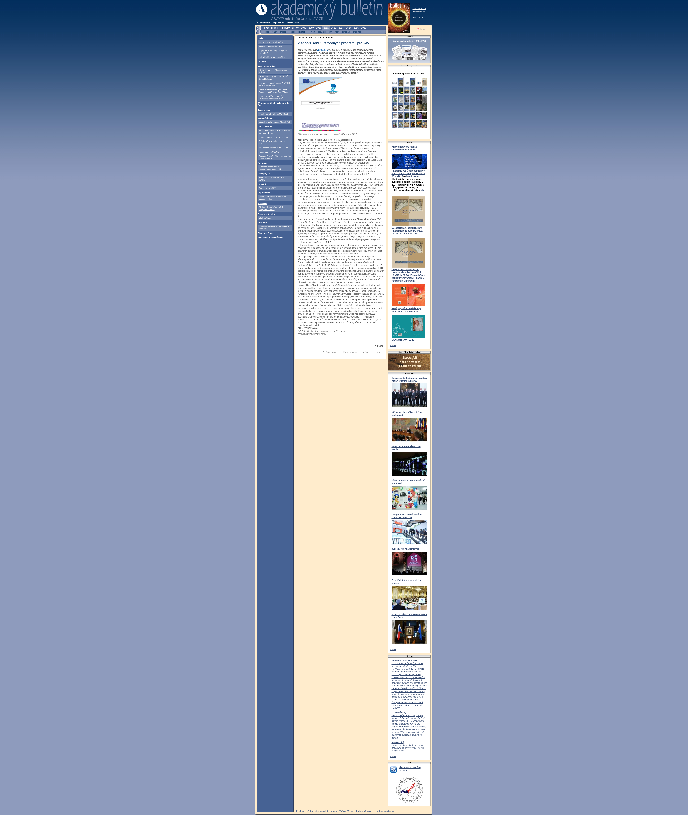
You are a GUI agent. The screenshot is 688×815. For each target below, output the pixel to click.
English (423, 29)
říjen (337, 32)
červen (311, 32)
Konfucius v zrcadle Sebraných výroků (272, 178)
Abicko (301, 37)
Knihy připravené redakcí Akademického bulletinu (404, 148)
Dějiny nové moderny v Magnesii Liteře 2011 (273, 52)
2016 (363, 28)
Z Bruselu (262, 203)
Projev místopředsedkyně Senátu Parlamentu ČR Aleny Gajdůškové (273, 91)
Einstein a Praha (265, 233)
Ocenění (262, 184)
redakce (275, 28)
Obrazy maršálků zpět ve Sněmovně (275, 137)
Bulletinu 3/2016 (409, 686)
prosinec (357, 32)
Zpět (367, 352)
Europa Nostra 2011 (267, 188)
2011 (326, 28)
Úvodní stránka (263, 23)
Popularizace (264, 193)
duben (292, 32)
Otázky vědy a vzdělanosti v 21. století (273, 142)
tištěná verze (412, 176)
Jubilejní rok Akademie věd (405, 549)
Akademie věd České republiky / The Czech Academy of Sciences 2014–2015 (408, 174)
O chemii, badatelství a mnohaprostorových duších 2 (272, 168)
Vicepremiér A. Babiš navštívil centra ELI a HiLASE (407, 516)
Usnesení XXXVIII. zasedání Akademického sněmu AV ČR (271, 97)
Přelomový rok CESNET (269, 152)
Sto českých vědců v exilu (270, 46)
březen (283, 32)
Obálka (261, 38)
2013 (341, 28)
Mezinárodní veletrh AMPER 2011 (273, 148)
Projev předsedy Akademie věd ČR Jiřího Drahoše (274, 78)
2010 (318, 28)
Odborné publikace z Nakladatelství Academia (274, 227)
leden (266, 32)
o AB (266, 28)
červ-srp (322, 32)
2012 (333, 28)
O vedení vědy (399, 712)
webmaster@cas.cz (385, 811)
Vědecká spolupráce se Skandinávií (274, 122)
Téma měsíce (264, 110)
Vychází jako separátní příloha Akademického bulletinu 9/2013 (408, 229)
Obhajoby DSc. (265, 174)
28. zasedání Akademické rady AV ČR (273, 104)
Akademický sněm (266, 66)
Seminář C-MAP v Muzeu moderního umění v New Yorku (275, 157)
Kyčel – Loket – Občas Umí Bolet (273, 114)
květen (301, 32)
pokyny (286, 28)
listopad (346, 32)
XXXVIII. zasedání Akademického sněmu (273, 71)
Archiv (393, 345)
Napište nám (293, 23)
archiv (295, 28)
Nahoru (379, 352)
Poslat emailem (350, 352)
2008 (303, 28)
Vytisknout (331, 352)
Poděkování (398, 742)
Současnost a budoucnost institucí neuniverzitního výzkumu (409, 379)
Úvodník (262, 62)
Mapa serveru (279, 23)
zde (422, 190)
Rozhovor (262, 163)
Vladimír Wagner (266, 218)
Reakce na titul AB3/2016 (404, 660)
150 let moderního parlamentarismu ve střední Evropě (274, 131)
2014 (348, 28)
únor (274, 32)
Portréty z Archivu (266, 214)
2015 (356, 28)
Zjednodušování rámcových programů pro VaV (271, 208)
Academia (262, 222)
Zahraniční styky (265, 118)
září (330, 32)
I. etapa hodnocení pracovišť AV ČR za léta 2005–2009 (274, 84)
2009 (311, 28)
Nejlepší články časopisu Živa (272, 57)
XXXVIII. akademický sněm (271, 42)
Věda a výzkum (265, 127)
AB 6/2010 (322, 50)
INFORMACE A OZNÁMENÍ (270, 238)
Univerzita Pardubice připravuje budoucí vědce (272, 197)
